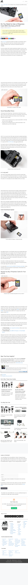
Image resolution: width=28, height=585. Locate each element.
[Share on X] (2, 38)
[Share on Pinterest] (5, 38)
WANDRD (19, 533)
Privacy (8, 560)
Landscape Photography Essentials (12, 527)
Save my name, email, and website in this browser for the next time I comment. (13, 479)
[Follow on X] (13, 516)
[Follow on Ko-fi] (6, 516)
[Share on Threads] (4, 38)
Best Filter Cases (11, 545)
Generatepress (20, 561)
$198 (18, 309)
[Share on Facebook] (1, 38)
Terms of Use (19, 560)
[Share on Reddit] (7, 38)
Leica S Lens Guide (17, 552)
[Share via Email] (10, 38)
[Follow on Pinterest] (15, 516)
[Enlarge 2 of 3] (26, 212)
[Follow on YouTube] (17, 516)
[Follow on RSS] (20, 516)
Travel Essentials (12, 529)
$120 (7, 312)
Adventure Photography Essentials (12, 524)
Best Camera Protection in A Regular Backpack (23, 544)
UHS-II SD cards (10, 141)
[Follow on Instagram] (8, 516)
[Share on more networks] (12, 38)
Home (2, 4)
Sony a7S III (4, 41)
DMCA (10, 560)
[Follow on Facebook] (10, 516)
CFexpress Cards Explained (5, 428)
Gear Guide (6, 4)
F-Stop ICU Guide (5, 543)
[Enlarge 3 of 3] (26, 221)
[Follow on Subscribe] (22, 516)
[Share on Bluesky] (9, 38)
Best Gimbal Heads (11, 543)
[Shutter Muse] (1, 1)
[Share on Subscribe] (13, 38)
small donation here (19, 362)
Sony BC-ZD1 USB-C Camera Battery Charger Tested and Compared (20, 391)
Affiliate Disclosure (14, 560)
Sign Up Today (14, 508)
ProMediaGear (25, 521)
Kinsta (16, 561)
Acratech (19, 534)
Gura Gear (19, 524)
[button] (23, 1)
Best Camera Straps (11, 544)
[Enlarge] (26, 89)
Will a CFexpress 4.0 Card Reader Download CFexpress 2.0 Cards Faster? (20, 416)
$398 (2, 310)
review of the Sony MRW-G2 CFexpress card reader (15, 266)
